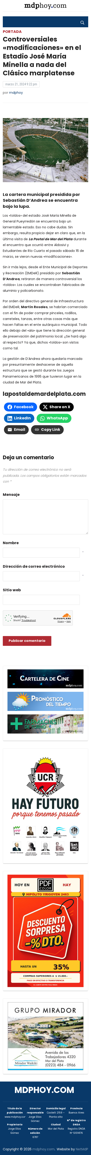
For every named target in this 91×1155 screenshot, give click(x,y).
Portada (12, 31)
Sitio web (12, 590)
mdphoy (16, 92)
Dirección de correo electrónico (34, 566)
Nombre (11, 543)
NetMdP (82, 1149)
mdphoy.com (44, 1090)
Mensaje (11, 494)
